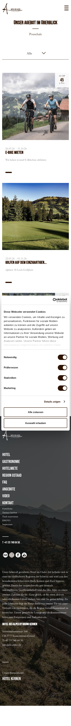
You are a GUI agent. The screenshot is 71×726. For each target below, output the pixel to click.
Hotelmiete (10, 468)
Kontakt (8, 503)
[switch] (62, 367)
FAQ (4, 482)
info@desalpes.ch (11, 645)
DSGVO (6, 520)
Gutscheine (7, 508)
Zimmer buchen (9, 512)
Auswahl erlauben (35, 423)
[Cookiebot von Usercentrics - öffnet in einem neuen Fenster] (52, 300)
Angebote (8, 489)
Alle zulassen (35, 412)
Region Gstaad (11, 475)
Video (6, 496)
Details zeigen (52, 401)
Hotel (6, 454)
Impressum (7, 524)
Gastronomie (11, 461)
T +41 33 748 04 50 (11, 542)
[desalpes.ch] (12, 8)
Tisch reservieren (10, 516)
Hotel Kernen (11, 678)
